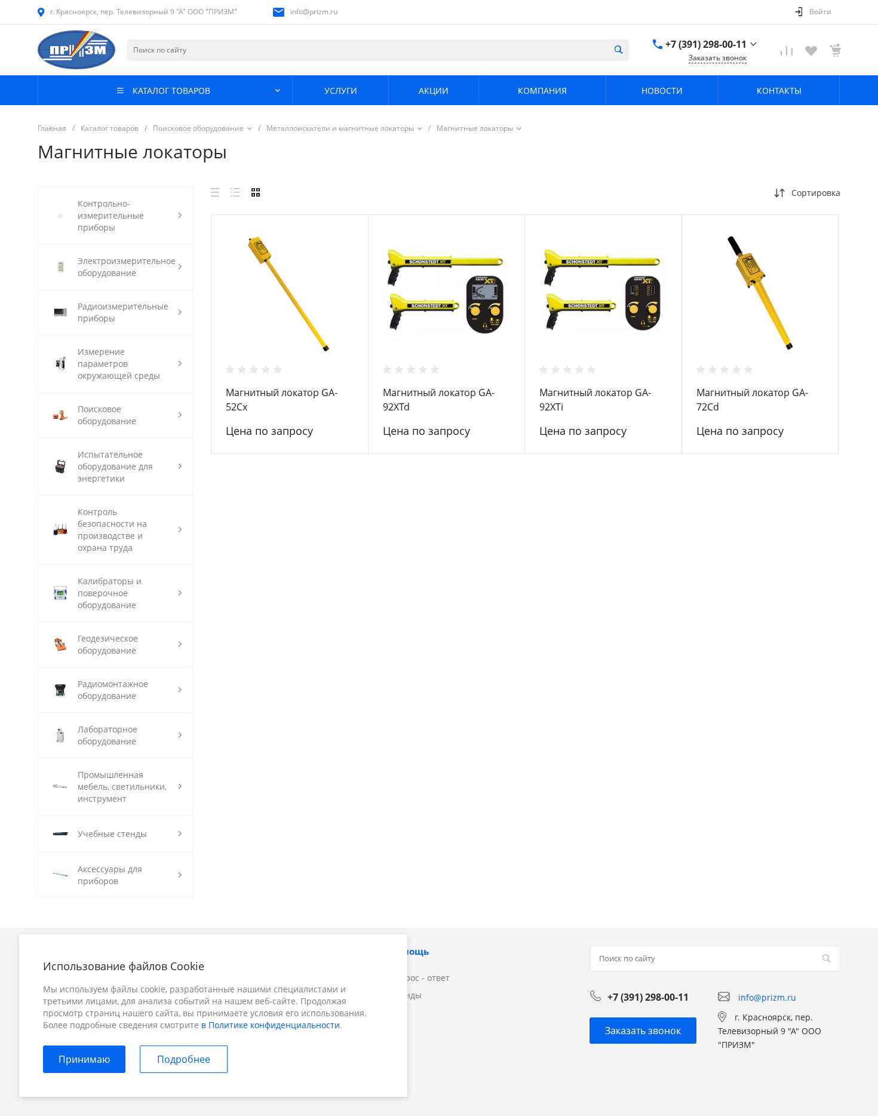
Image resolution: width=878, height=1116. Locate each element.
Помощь (409, 951)
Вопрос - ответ (419, 977)
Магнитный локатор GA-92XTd (439, 399)
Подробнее (183, 1059)
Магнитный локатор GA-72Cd (752, 399)
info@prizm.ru (313, 12)
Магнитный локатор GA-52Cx (281, 399)
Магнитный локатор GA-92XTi (595, 399)
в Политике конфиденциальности (270, 1025)
